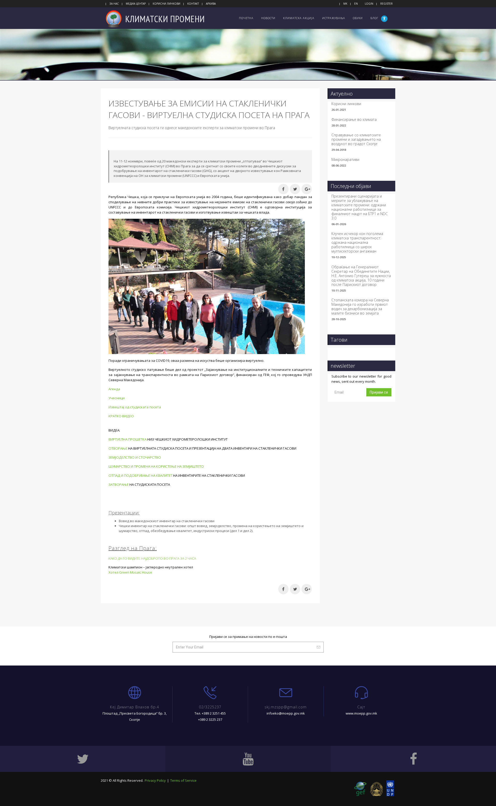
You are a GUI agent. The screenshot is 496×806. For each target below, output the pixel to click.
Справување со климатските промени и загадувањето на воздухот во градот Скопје (356, 139)
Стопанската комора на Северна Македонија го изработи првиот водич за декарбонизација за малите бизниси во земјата (360, 307)
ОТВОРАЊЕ (118, 448)
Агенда (114, 389)
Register (386, 3)
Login (369, 3)
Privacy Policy (155, 780)
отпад (144, 530)
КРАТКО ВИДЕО (121, 416)
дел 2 (247, 530)
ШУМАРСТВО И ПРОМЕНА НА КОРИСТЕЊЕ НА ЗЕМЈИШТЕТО (156, 466)
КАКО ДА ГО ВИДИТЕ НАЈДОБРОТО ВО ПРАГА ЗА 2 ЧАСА (152, 558)
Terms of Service (183, 780)
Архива (211, 3)
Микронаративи (345, 159)
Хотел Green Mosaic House (130, 572)
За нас (114, 3)
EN (356, 3)
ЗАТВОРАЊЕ (119, 484)
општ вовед (197, 525)
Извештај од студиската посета (135, 407)
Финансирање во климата (354, 119)
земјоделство (220, 525)
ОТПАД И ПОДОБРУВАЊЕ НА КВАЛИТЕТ (140, 475)
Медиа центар (136, 3)
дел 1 (235, 530)
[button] (384, 18)
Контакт (193, 3)
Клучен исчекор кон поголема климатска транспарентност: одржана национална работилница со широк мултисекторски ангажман (357, 242)
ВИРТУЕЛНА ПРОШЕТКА (127, 439)
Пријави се (379, 392)
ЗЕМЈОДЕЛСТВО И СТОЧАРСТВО (135, 457)
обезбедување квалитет (171, 530)
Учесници (117, 398)
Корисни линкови (166, 3)
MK (345, 3)
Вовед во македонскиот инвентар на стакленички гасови (166, 521)
